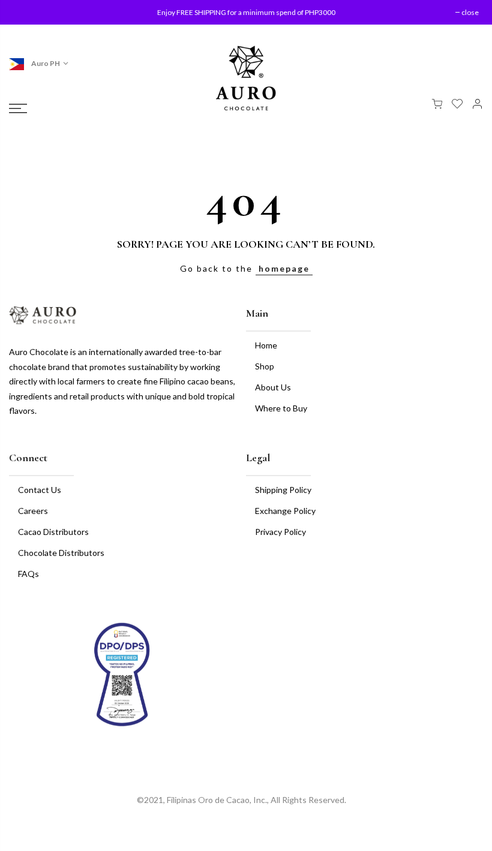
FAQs (28, 574)
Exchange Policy (285, 511)
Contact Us (39, 490)
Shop (264, 366)
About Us (273, 387)
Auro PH (45, 63)
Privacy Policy (280, 532)
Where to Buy (281, 408)
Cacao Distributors (53, 532)
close (28, 12)
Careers (33, 511)
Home (266, 345)
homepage (284, 268)
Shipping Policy (283, 490)
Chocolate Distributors (61, 553)
